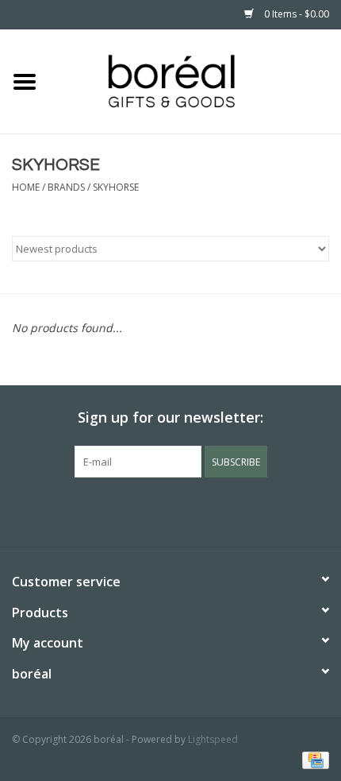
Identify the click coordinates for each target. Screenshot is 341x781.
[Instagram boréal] (199, 510)
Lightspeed (213, 739)
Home (26, 187)
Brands (66, 187)
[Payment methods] (313, 759)
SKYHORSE (116, 187)
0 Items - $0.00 (295, 14)
